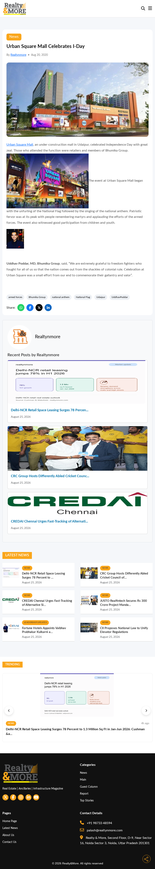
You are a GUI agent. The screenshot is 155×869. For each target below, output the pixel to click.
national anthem (60, 297)
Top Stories (87, 800)
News (83, 772)
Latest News (10, 828)
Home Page (9, 821)
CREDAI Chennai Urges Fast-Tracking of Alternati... (49, 521)
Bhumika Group (37, 297)
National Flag (83, 297)
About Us (8, 835)
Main (83, 779)
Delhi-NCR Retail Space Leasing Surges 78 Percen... (49, 410)
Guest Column (89, 786)
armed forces (15, 297)
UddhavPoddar (120, 297)
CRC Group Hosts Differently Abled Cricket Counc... (50, 476)
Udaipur (100, 297)
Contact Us (9, 842)
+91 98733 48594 (99, 823)
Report (84, 793)
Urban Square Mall (19, 144)
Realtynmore (18, 55)
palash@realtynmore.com (104, 830)
